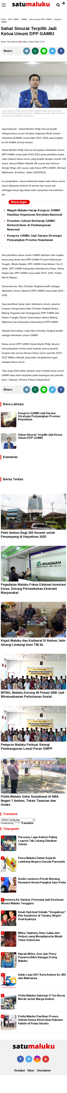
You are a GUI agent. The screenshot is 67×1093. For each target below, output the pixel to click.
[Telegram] (26, 51)
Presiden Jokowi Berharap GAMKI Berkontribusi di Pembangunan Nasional (31, 225)
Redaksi (19, 1070)
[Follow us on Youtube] (45, 1059)
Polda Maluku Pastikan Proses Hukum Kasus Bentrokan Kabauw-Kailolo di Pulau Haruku (41, 1020)
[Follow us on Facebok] (20, 1059)
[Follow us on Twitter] (28, 1059)
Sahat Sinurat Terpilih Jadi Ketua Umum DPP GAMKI (40, 436)
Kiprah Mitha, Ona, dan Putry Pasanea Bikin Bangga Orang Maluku (37, 957)
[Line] (43, 51)
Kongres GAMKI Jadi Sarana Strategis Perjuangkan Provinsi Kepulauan (39, 416)
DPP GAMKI (13, 19)
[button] (63, 1)
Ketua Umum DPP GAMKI (40, 19)
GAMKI (24, 19)
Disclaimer (44, 1070)
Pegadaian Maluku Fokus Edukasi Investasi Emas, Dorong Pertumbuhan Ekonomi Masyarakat (33, 588)
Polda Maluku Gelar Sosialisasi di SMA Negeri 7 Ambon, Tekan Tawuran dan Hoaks (29, 800)
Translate (27, 823)
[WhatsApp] (35, 51)
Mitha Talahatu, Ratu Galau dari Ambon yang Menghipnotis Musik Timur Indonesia (40, 937)
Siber (31, 1070)
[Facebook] (61, 51)
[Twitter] (52, 51)
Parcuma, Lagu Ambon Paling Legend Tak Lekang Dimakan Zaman (37, 841)
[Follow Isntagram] (37, 1059)
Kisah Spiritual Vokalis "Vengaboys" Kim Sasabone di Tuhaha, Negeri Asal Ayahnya (42, 916)
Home (3, 19)
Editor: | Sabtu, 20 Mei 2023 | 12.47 (23, 42)
